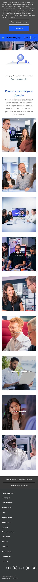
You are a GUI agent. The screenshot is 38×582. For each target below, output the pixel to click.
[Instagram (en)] (28, 568)
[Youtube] (34, 568)
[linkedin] (15, 568)
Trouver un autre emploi (19, 79)
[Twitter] (21, 568)
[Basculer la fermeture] (3, 38)
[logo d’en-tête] (13, 37)
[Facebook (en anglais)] (8, 568)
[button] (25, 37)
